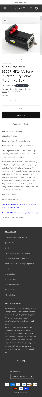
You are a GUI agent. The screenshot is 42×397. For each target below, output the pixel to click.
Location (8, 269)
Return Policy (10, 274)
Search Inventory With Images (16, 238)
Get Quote (19, 218)
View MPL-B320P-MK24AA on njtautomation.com (21, 213)
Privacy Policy (10, 295)
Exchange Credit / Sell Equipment (17, 253)
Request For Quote (21, 124)
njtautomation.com (12, 285)
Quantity (5, 96)
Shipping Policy (10, 279)
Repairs (7, 248)
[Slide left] (15, 59)
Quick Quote (9, 243)
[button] (4, 8)
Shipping (4, 91)
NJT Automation (23, 393)
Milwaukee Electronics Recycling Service (20, 264)
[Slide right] (26, 59)
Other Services (10, 290)
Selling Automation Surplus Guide (17, 258)
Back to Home (10, 231)
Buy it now (21, 115)
